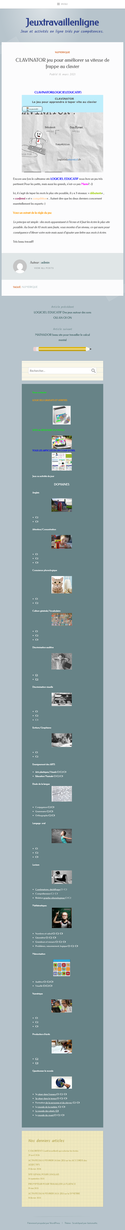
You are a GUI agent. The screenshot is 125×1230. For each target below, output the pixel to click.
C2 (58, 776)
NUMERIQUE (62, 52)
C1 (36, 752)
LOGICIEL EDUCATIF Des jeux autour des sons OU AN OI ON (62, 312)
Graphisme (46, 727)
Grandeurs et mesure (45, 941)
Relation (50, 897)
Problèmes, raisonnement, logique (51, 946)
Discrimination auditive (43, 647)
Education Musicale (44, 776)
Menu (64, 4)
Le (36, 1106)
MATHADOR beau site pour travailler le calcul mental (62, 334)
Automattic (92, 1223)
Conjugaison (41, 807)
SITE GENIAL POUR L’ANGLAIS (43, 1174)
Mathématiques (39, 905)
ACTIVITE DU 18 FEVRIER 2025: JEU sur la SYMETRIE (54, 1193)
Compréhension (42, 893)
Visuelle (38, 985)
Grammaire (40, 811)
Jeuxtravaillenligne (62, 22)
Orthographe (41, 815)
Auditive (39, 981)
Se (36, 1094)
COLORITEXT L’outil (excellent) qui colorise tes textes (53, 1150)
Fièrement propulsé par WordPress (43, 1223)
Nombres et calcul (43, 933)
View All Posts (44, 268)
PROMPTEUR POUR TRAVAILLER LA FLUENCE (52, 1183)
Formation (40, 1102)
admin (45, 262)
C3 (36, 719)
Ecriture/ (36, 727)
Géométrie (40, 937)
